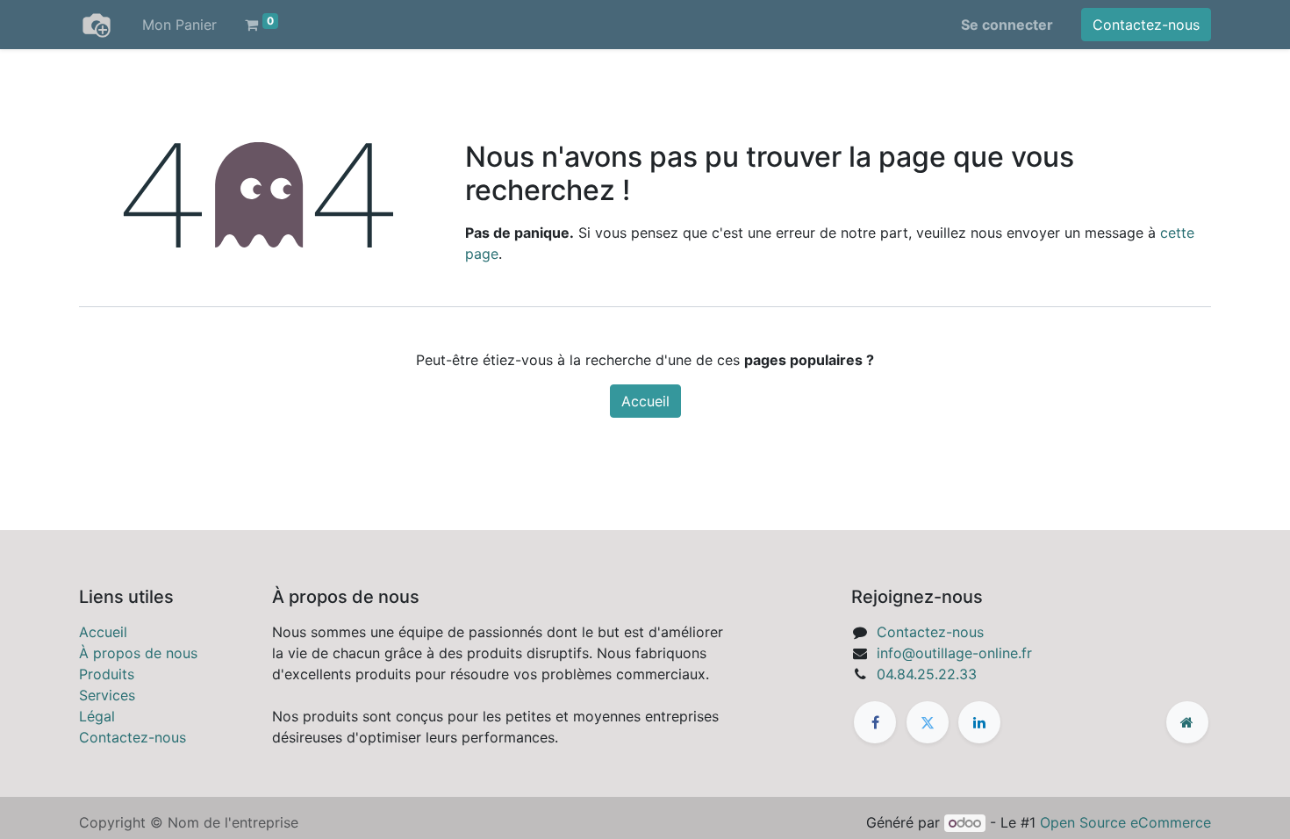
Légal (97, 716)
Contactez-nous (1146, 24)
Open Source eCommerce (1125, 822)
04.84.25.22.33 (927, 674)
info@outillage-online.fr (954, 653)
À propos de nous (138, 653)
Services (107, 695)
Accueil (645, 401)
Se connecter (1007, 24)
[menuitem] (179, 24)
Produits (106, 674)
